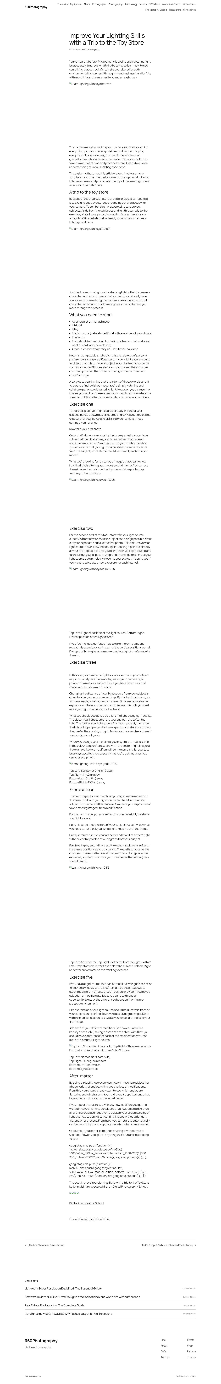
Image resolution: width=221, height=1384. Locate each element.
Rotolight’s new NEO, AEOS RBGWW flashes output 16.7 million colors (68, 1313)
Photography (95, 49)
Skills (92, 1219)
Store (100, 1219)
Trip (107, 1219)
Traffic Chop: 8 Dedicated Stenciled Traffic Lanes (167, 1245)
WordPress (192, 1376)
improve (74, 1219)
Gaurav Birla (82, 49)
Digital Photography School (86, 1203)
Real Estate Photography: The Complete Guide (55, 1305)
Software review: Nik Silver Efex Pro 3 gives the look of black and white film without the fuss (82, 1297)
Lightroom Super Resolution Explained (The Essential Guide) (63, 1288)
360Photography (36, 7)
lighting (84, 1219)
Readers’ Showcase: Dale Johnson (46, 1245)
